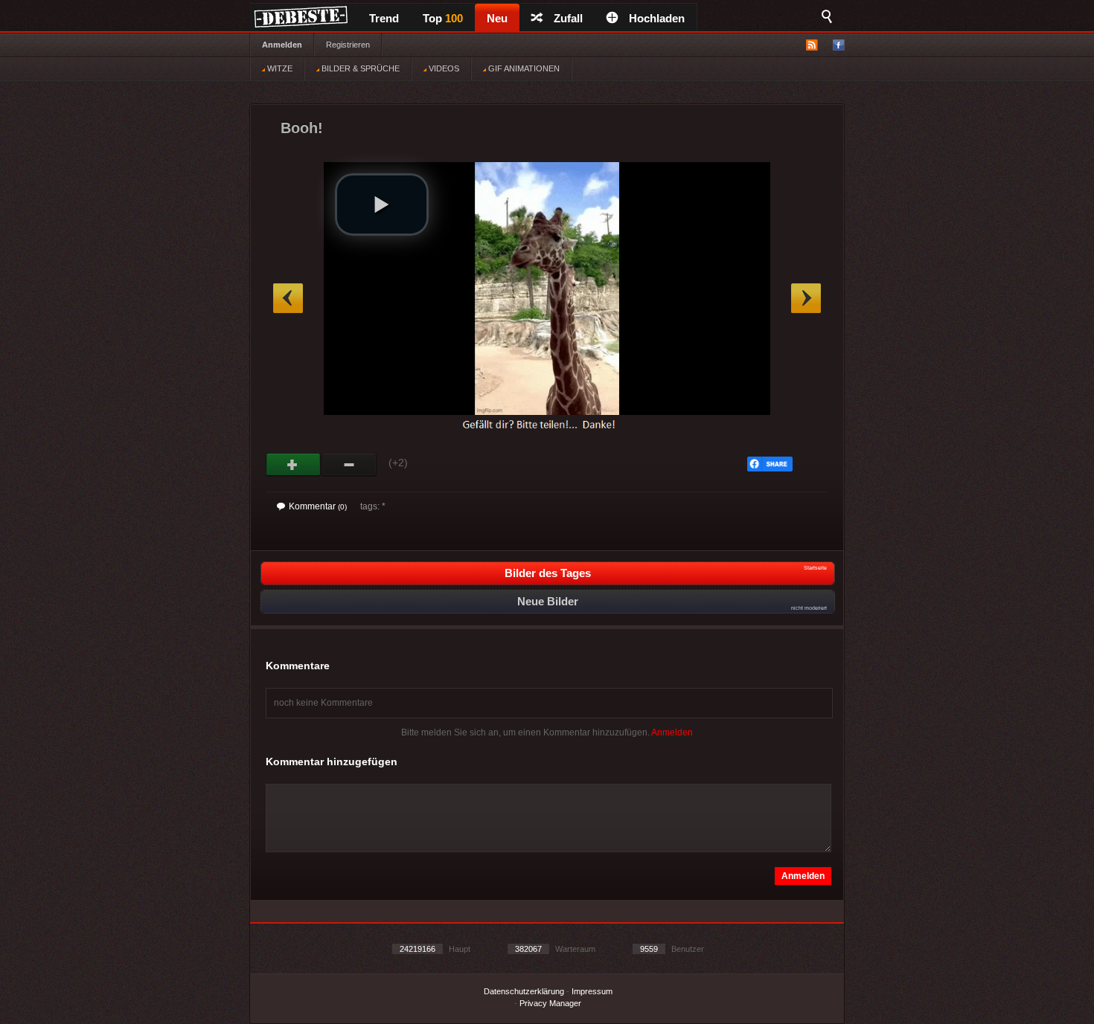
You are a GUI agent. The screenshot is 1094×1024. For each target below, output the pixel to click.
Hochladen (657, 18)
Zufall (568, 18)
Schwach (349, 465)
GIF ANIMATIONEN (523, 68)
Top (443, 18)
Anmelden (282, 44)
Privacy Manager (550, 1003)
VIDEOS (442, 68)
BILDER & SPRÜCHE (359, 68)
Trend (384, 18)
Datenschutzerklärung (524, 991)
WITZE (278, 68)
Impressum (592, 991)
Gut (294, 465)
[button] (382, 204)
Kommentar (318, 506)
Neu (497, 18)
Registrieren (348, 44)
